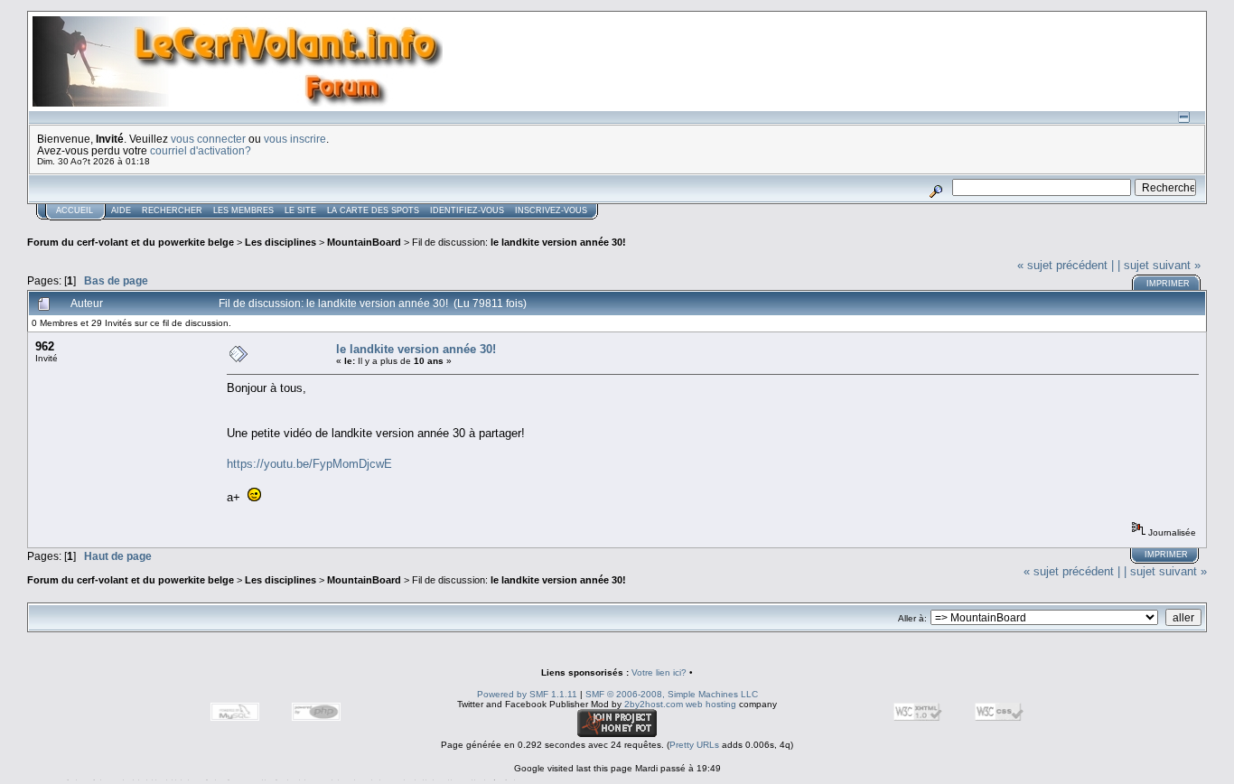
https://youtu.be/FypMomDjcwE (309, 464)
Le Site (300, 210)
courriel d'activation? (200, 150)
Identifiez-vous (467, 210)
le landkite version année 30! (558, 242)
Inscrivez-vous (551, 210)
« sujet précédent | (1065, 265)
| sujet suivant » (1159, 265)
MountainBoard (364, 242)
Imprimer (1168, 283)
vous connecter (208, 139)
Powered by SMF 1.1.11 (527, 694)
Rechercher (172, 210)
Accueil (74, 210)
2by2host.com (653, 704)
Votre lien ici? (659, 672)
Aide (121, 210)
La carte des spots (373, 210)
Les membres (243, 210)
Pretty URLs (694, 745)
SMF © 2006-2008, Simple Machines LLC (671, 694)
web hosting (711, 704)
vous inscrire (295, 139)
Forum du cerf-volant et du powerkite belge (130, 242)
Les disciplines (280, 242)
